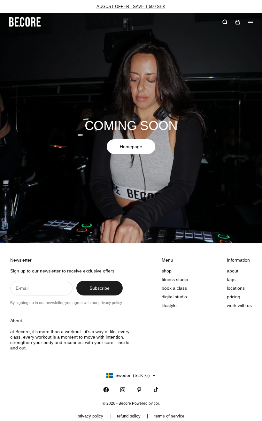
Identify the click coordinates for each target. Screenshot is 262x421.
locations (236, 288)
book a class (174, 288)
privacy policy (90, 416)
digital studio (174, 296)
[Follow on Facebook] (106, 390)
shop (167, 270)
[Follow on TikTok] (156, 390)
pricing (233, 296)
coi (156, 403)
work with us (239, 305)
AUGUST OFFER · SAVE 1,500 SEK (131, 6)
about (232, 270)
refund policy (129, 416)
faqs (231, 279)
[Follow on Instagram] (122, 390)
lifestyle (169, 305)
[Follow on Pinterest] (139, 390)
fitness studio (175, 279)
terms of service (169, 416)
